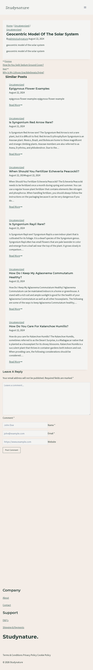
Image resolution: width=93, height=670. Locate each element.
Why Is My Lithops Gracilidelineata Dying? (23, 71)
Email (51, 433)
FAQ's (5, 620)
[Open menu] (85, 7)
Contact (7, 605)
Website (52, 441)
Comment (9, 417)
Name (51, 425)
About (6, 597)
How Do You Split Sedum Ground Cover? (23, 63)
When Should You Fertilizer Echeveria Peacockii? (44, 171)
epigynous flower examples (29, 88)
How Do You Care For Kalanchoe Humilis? (38, 326)
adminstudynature (18, 38)
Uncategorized (13, 29)
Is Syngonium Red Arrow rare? (31, 122)
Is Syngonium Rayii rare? (27, 224)
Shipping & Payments (13, 627)
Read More (15, 104)
